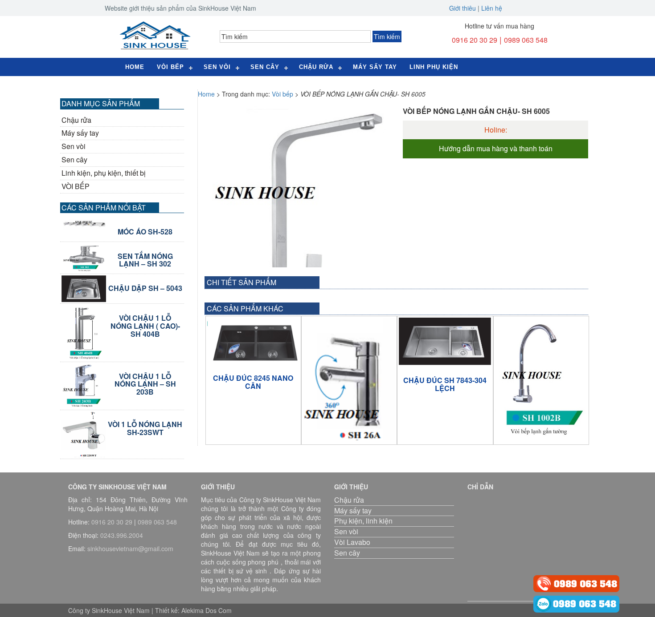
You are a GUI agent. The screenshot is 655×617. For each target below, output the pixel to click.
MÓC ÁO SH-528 (145, 232)
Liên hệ (491, 8)
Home (134, 67)
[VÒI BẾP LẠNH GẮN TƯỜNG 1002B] (541, 377)
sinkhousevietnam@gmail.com (130, 548)
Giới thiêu (462, 8)
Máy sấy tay (375, 67)
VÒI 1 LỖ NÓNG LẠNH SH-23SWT (145, 428)
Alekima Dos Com (206, 610)
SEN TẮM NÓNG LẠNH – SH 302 (145, 260)
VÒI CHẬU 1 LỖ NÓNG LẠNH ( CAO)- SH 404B (145, 326)
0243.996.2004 (121, 535)
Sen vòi (73, 146)
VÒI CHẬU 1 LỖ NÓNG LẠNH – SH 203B (145, 384)
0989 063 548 (526, 40)
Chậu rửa (316, 67)
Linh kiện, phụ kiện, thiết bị (103, 173)
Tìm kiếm (387, 36)
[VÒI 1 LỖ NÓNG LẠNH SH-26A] (349, 378)
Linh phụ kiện (433, 67)
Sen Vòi (217, 67)
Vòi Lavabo (352, 542)
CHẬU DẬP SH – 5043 (145, 288)
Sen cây (264, 67)
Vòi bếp (170, 67)
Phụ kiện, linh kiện (363, 521)
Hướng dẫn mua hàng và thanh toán (496, 148)
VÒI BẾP (75, 186)
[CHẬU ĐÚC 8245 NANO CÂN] (253, 340)
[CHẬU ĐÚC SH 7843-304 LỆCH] (444, 341)
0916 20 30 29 (474, 40)
